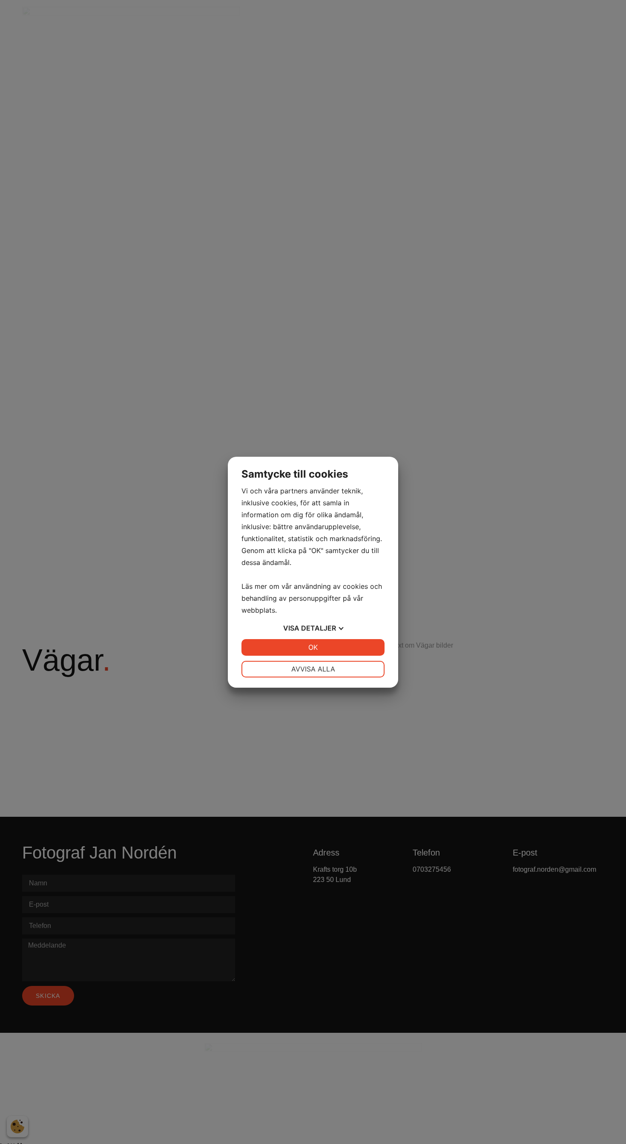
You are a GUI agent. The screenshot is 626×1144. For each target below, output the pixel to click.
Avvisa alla (313, 669)
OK (313, 647)
